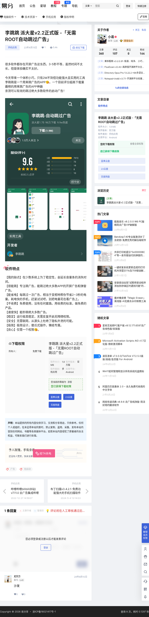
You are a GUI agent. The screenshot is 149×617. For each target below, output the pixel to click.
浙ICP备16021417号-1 (44, 611)
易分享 (24, 611)
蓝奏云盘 (55, 397)
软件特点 (103, 105)
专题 (64, 4)
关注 (137, 30)
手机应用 (12, 47)
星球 (43, 6)
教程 (54, 4)
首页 (22, 6)
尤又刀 (17, 576)
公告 (32, 6)
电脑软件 (8, 16)
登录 (128, 6)
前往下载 (80, 47)
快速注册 (142, 6)
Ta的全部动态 (121, 87)
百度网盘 (55, 405)
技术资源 (29, 16)
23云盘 (68, 397)
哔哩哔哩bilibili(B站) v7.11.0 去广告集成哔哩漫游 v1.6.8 (25, 492)
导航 (75, 6)
